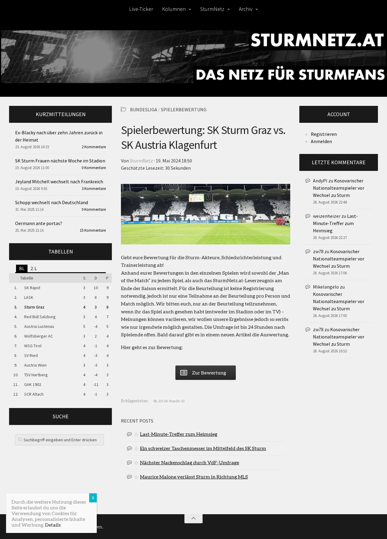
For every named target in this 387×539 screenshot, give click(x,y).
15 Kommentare (93, 230)
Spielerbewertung (184, 109)
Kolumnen (174, 8)
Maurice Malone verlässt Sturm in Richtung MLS (194, 476)
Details (53, 525)
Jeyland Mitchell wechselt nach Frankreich (59, 181)
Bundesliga (143, 109)
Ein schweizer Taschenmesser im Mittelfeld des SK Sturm (203, 448)
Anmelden (321, 141)
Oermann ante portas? (38, 223)
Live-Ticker (141, 8)
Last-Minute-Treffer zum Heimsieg (178, 434)
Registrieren (324, 134)
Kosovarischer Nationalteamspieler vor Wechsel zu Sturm (338, 188)
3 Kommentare (94, 188)
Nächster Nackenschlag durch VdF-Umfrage (189, 462)
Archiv (245, 8)
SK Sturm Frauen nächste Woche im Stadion (60, 161)
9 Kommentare (94, 209)
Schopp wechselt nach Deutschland (51, 202)
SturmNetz (212, 8)
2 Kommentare (94, 146)
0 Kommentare (94, 167)
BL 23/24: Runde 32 (169, 401)
